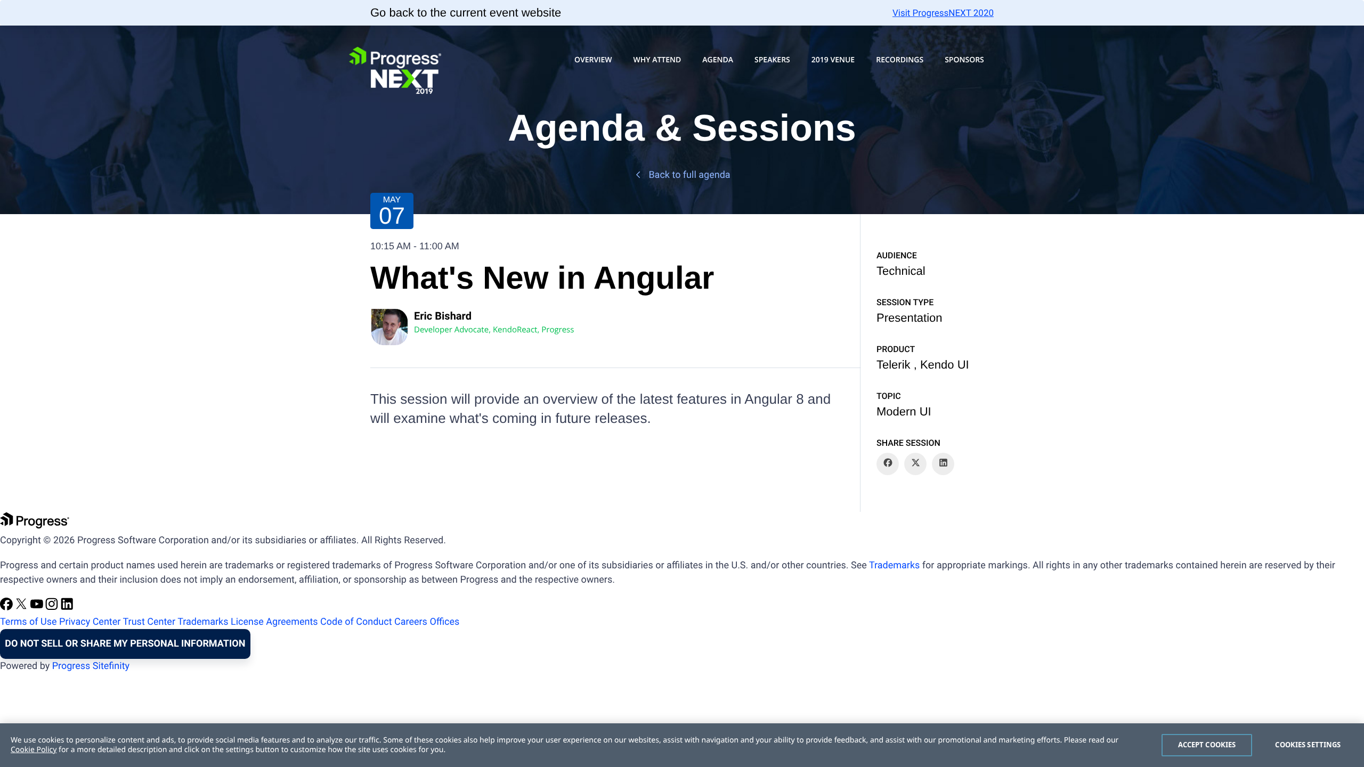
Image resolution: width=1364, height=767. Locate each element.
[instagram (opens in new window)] (52, 607)
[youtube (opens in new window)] (37, 607)
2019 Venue (833, 60)
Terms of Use (28, 621)
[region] (682, 745)
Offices (444, 621)
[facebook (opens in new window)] (7, 607)
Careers (410, 621)
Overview (593, 60)
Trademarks (894, 565)
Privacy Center (89, 621)
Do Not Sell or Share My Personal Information (125, 643)
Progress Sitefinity (90, 666)
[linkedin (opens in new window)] (67, 607)
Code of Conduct (356, 621)
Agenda (717, 60)
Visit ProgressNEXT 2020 (943, 13)
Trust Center (149, 621)
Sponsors (964, 60)
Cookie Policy (33, 750)
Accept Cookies (1207, 744)
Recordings (899, 60)
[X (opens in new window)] (22, 607)
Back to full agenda (689, 175)
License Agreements (274, 621)
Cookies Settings (1308, 744)
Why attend (657, 60)
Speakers (772, 60)
